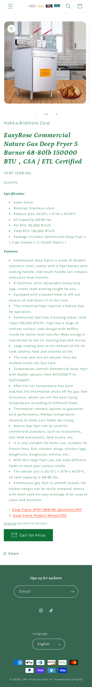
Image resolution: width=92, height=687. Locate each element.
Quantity (11, 182)
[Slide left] (35, 114)
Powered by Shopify (68, 679)
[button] (10, 6)
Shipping (10, 523)
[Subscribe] (72, 591)
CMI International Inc (38, 679)
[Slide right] (56, 114)
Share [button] (13, 553)
